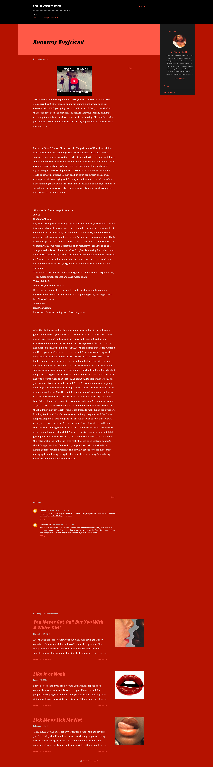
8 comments (45, 659)
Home (35, 18)
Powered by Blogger (90, 761)
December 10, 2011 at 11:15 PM (64, 525)
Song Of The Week (51, 18)
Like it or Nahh (49, 674)
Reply (42, 519)
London (43, 510)
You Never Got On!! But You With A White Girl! (68, 625)
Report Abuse (169, 92)
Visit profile (180, 79)
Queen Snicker (45, 525)
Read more (102, 659)
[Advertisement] (70, 584)
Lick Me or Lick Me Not (57, 720)
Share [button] (130, 68)
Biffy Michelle (179, 52)
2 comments (45, 705)
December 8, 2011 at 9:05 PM (58, 510)
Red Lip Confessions (47, 6)
